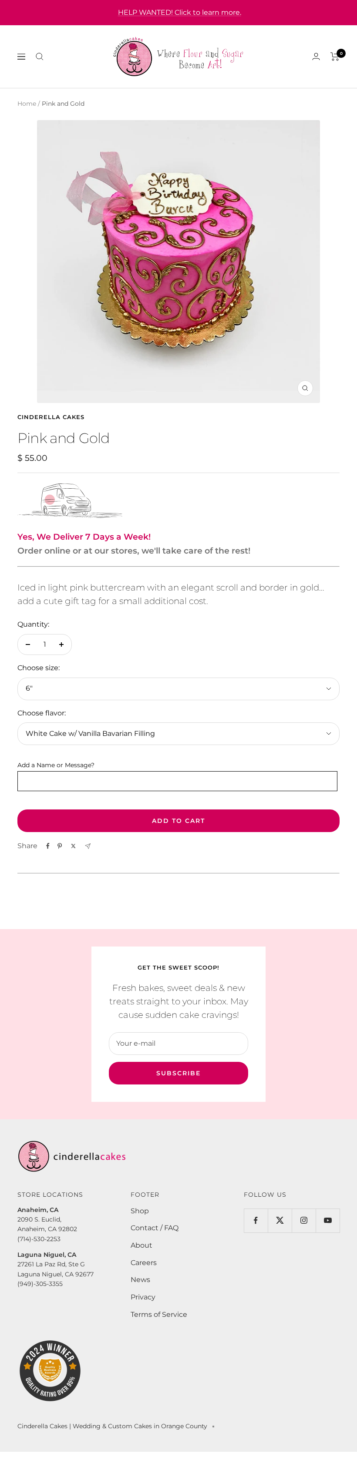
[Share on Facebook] (48, 846)
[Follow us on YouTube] (328, 1220)
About (141, 1245)
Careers (144, 1263)
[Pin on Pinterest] (59, 846)
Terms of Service (159, 1314)
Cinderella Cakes (50, 416)
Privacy (143, 1297)
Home (26, 103)
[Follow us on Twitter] (280, 1220)
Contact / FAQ (154, 1228)
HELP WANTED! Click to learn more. (179, 12)
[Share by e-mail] (88, 846)
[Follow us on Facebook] (256, 1220)
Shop (140, 1211)
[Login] (316, 56)
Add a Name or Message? (55, 765)
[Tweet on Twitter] (73, 846)
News (140, 1280)
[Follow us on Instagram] (304, 1220)
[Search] (40, 56)
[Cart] (335, 56)
